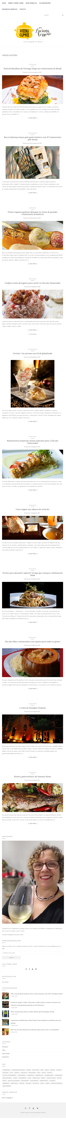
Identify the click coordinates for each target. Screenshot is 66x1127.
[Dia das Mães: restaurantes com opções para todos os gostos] (32, 662)
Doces (44, 1072)
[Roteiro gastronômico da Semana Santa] (32, 797)
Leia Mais (32, 118)
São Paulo (36, 1083)
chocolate (24, 1072)
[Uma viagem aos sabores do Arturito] (32, 528)
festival (49, 1072)
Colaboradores (45, 3)
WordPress (43, 1112)
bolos (47, 1070)
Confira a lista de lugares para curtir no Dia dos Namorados (32, 283)
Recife (4, 1080)
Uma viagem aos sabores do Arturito (32, 509)
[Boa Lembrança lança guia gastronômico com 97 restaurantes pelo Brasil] (32, 162)
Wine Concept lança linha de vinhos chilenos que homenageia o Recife (32, 1012)
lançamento (58, 1075)
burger (52, 1070)
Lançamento (32, 703)
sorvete (22, 1083)
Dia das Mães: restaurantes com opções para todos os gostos (32, 641)
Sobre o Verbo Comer (15, 3)
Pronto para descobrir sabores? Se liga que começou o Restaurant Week (32, 574)
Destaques (32, 64)
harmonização (49, 1075)
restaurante (25, 1080)
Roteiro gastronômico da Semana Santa (32, 776)
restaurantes (34, 1080)
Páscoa (43, 1078)
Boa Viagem (35, 1070)
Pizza (29, 1078)
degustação (32, 1072)
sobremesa (6, 1083)
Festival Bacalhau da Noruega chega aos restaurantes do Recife (33, 68)
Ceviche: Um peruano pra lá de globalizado (32, 353)
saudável (52, 1080)
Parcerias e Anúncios (9, 9)
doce (38, 1072)
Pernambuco (22, 1078)
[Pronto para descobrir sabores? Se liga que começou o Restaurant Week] (32, 595)
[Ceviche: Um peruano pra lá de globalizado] (32, 384)
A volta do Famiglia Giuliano (32, 708)
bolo (42, 1070)
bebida (29, 1070)
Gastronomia (32, 133)
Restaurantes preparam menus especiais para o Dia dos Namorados (32, 441)
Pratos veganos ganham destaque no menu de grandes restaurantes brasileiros (32, 213)
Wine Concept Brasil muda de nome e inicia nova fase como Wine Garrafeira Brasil (37, 994)
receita (59, 1078)
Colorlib (32, 1112)
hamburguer (39, 1075)
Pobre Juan (36, 1078)
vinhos (48, 1083)
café (11, 1072)
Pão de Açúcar (51, 1078)
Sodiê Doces (14, 1083)
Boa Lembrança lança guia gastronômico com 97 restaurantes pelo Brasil (32, 138)
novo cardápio (7, 1078)
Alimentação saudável (18, 1070)
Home (4, 3)
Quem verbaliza (31, 3)
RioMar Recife (44, 1080)
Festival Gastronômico (9, 1075)
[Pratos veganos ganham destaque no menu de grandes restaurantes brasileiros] (32, 235)
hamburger (30, 1075)
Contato (23, 9)
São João (28, 1083)
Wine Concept (7, 1086)
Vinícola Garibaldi (56, 1083)
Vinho (3, 1050)
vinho (42, 1083)
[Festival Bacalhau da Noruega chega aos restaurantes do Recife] (32, 89)
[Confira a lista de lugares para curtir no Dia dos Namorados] (32, 304)
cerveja (16, 1072)
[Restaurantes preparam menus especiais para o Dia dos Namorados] (32, 464)
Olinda (15, 1078)
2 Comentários (32, 334)
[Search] (63, 15)
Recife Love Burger (14, 1080)
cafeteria (5, 1072)
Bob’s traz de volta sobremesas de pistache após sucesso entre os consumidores (35, 1030)
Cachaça (58, 1070)
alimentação (6, 1070)
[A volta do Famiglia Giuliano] (32, 728)
